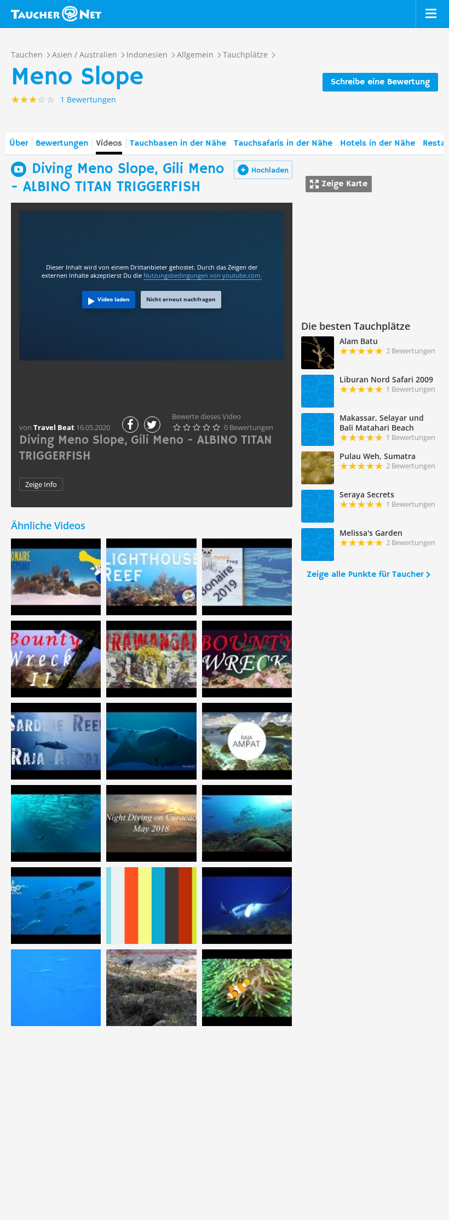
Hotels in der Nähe (377, 143)
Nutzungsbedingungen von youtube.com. (202, 275)
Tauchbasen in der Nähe (178, 143)
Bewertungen (62, 143)
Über (18, 143)
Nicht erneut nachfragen (181, 299)
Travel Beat (53, 427)
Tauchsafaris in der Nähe (283, 143)
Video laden (113, 299)
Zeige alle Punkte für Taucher (365, 574)
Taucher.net (56, 13)
